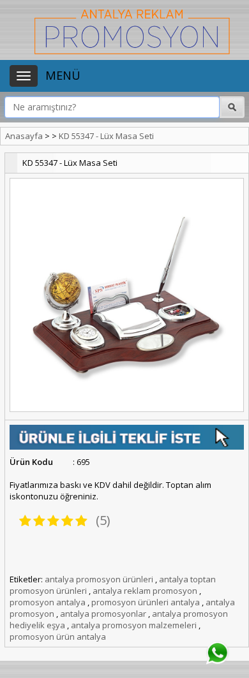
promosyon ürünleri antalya (145, 602)
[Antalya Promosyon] (132, 30)
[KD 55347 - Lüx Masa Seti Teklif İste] (127, 436)
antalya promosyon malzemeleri (134, 625)
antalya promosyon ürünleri (99, 579)
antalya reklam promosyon (145, 590)
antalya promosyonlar (103, 613)
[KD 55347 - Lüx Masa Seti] (127, 295)
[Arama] (187, 107)
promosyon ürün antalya (58, 636)
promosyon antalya (48, 602)
